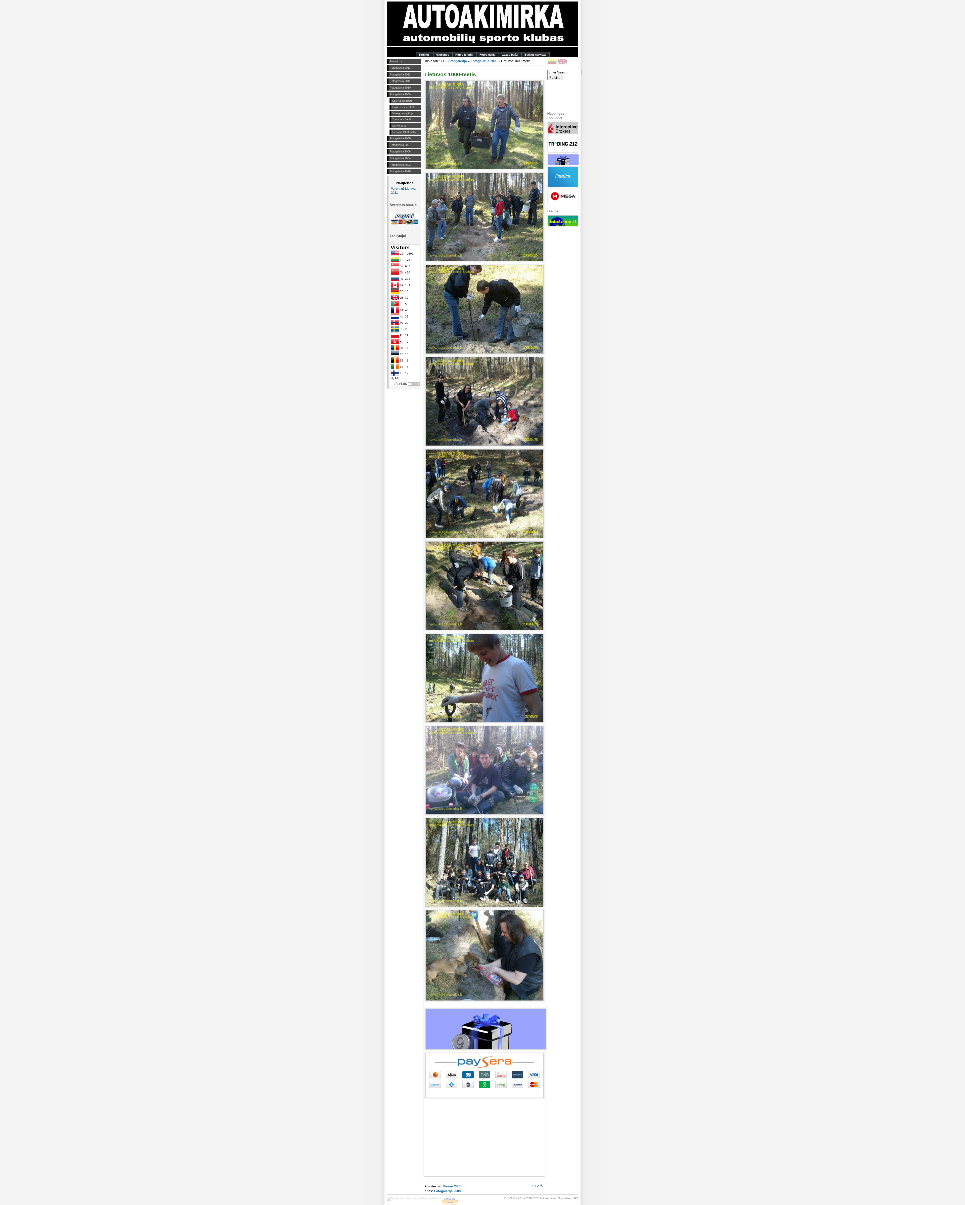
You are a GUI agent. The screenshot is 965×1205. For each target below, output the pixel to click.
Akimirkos (396, 61)
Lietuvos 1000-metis (404, 132)
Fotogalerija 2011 (400, 81)
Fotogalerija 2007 (400, 144)
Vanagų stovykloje (402, 113)
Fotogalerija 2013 (400, 67)
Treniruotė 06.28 (402, 119)
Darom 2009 (399, 125)
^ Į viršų (538, 1186)
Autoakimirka (548, 1198)
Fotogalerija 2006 (400, 151)
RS (576, 1198)
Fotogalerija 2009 (400, 94)
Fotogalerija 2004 (400, 158)
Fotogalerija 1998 (400, 171)
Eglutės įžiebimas (402, 100)
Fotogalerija (457, 61)
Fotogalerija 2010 (400, 87)
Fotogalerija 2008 (400, 138)
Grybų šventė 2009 (403, 107)
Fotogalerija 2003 (400, 164)
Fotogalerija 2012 (400, 74)
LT (443, 61)
